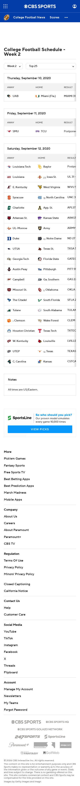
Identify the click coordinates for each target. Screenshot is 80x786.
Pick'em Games (14, 459)
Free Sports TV (14, 472)
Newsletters (12, 696)
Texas (49, 351)
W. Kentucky (20, 341)
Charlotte (18, 208)
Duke (16, 238)
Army (46, 228)
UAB (16, 96)
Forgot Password (15, 710)
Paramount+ (12, 537)
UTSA (16, 249)
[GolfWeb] (51, 753)
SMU (16, 131)
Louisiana (18, 177)
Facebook (10, 652)
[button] (5, 6)
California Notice (16, 591)
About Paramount (16, 530)
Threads (9, 666)
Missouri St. (20, 290)
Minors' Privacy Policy (19, 574)
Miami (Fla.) (48, 96)
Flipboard (11, 672)
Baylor (47, 167)
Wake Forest (51, 320)
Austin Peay (20, 269)
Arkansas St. (20, 218)
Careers (9, 523)
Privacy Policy (13, 567)
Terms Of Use (13, 561)
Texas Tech (50, 331)
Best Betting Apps (17, 479)
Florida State (51, 259)
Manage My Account (18, 689)
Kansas (47, 361)
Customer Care (14, 614)
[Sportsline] (55, 736)
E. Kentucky (20, 187)
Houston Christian (24, 331)
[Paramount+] (19, 744)
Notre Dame (54, 238)
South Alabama (52, 310)
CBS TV (9, 544)
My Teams (11, 703)
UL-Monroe (20, 228)
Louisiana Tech (22, 167)
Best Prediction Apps (19, 486)
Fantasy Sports (14, 465)
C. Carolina (19, 361)
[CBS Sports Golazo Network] (40, 729)
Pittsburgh (49, 269)
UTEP (16, 351)
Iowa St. (51, 177)
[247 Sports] (27, 736)
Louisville (49, 341)
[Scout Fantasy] (29, 753)
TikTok (8, 638)
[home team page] (9, 96)
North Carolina (55, 197)
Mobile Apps (13, 500)
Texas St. (48, 249)
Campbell (18, 279)
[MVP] (65, 744)
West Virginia (51, 187)
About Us (10, 516)
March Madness (15, 493)
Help (7, 608)
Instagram (11, 645)
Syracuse (18, 197)
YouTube (10, 632)
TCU (44, 131)
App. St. (48, 208)
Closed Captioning (17, 584)
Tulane (17, 310)
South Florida (51, 300)
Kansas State (51, 218)
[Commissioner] (44, 744)
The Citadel (20, 300)
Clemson (19, 320)
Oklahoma (51, 290)
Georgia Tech (21, 259)
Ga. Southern (51, 279)
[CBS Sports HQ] (57, 721)
